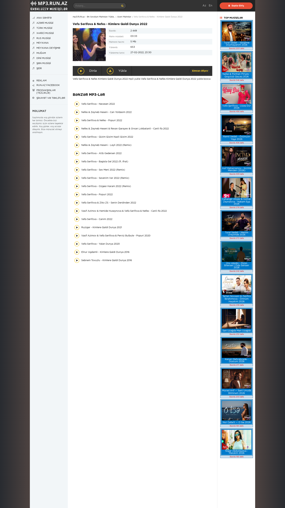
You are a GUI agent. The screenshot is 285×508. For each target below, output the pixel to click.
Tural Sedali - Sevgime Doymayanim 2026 (236, 44)
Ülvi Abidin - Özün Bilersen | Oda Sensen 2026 (236, 265)
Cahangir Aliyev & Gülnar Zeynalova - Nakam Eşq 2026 (236, 201)
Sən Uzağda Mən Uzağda (236, 331)
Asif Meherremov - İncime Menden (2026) (236, 169)
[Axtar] (122, 5)
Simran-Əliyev (200, 71)
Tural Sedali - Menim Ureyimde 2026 (236, 234)
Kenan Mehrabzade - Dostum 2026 (236, 360)
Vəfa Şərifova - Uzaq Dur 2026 (236, 107)
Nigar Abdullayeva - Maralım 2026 (236, 452)
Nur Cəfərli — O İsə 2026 (237, 422)
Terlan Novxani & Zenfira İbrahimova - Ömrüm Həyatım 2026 (236, 299)
